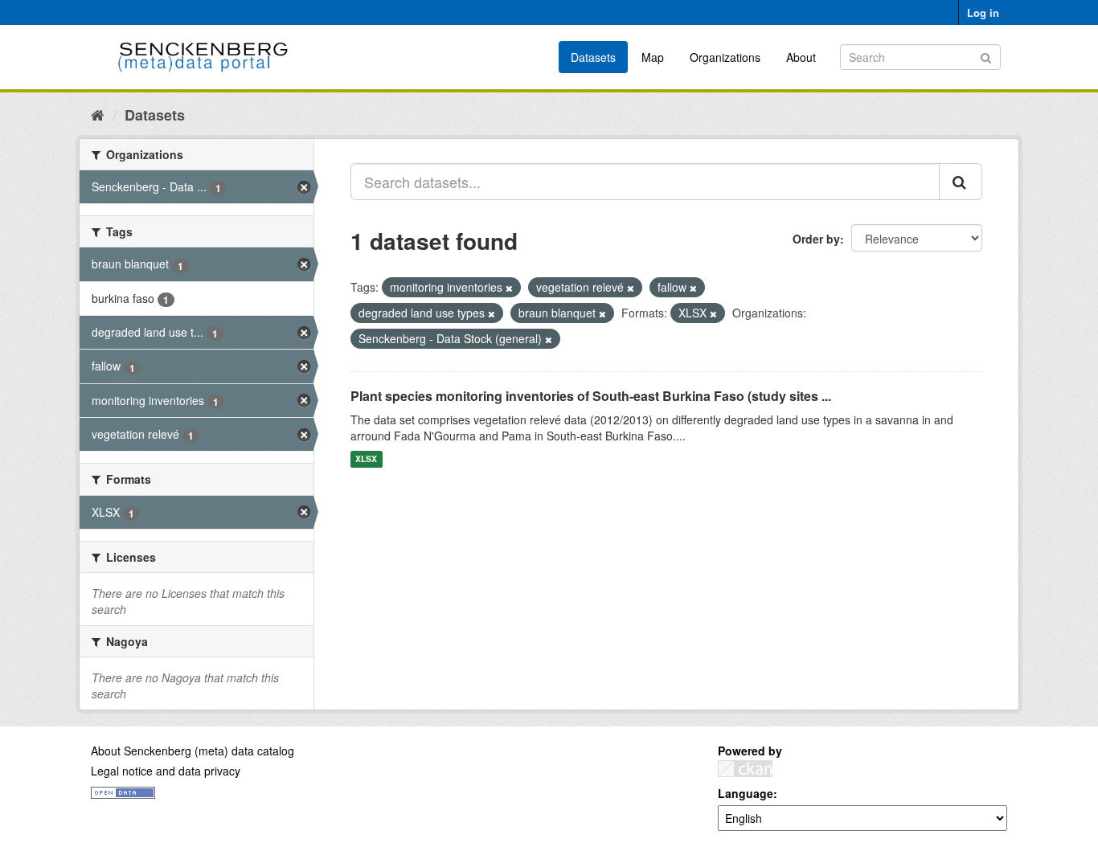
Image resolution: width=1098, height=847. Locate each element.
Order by (816, 239)
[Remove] (509, 287)
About (801, 57)
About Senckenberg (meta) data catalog (192, 751)
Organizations (725, 57)
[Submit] (986, 56)
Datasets (593, 57)
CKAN (745, 768)
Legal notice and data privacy (165, 771)
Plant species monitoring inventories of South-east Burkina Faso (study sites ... (590, 396)
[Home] (97, 114)
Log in (983, 12)
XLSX (366, 459)
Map (652, 57)
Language (745, 793)
